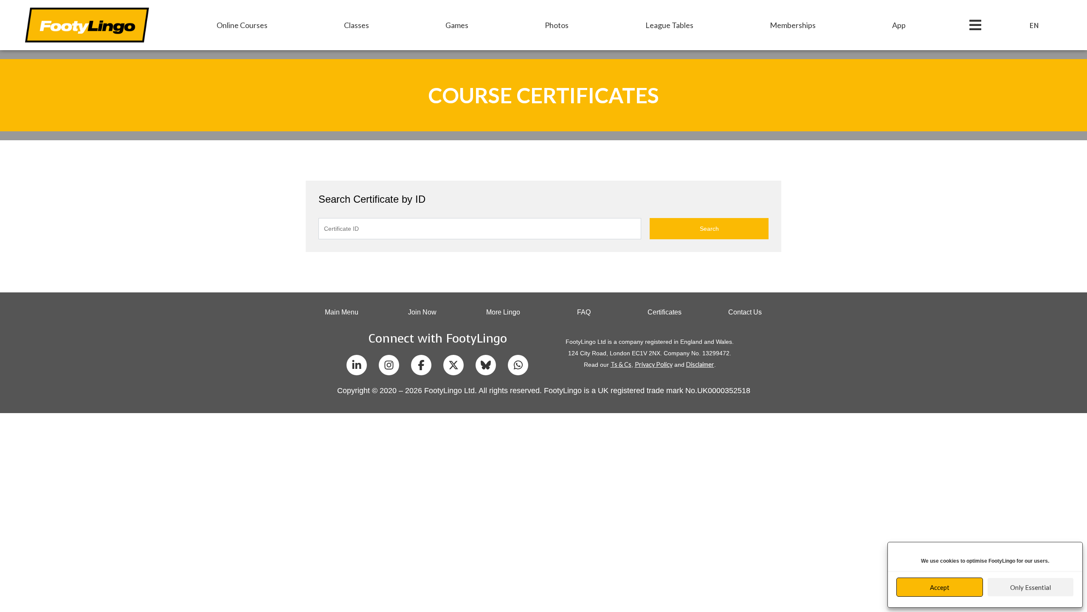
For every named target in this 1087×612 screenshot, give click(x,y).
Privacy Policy (654, 364)
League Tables (669, 25)
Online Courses (242, 25)
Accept (939, 587)
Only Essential (1030, 587)
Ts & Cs (621, 364)
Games (456, 25)
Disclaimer (700, 364)
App (899, 25)
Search (709, 228)
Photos (557, 25)
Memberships (793, 25)
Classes (356, 25)
